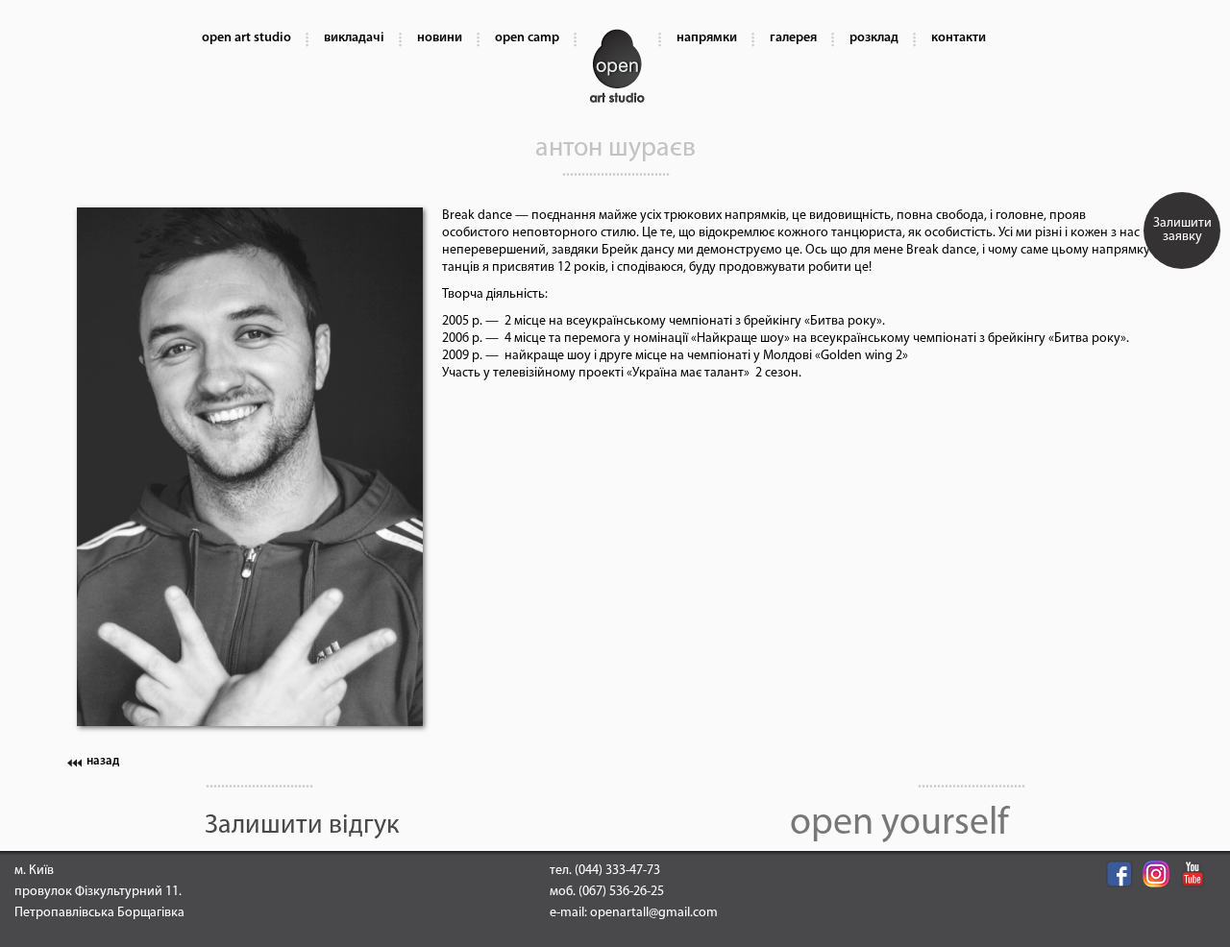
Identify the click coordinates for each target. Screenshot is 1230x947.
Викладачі (354, 38)
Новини (439, 38)
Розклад (873, 38)
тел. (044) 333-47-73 (605, 870)
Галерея (793, 38)
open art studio (246, 38)
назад (102, 761)
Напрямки (706, 38)
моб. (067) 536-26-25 (607, 892)
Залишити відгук (302, 826)
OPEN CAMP (527, 38)
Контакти (958, 38)
